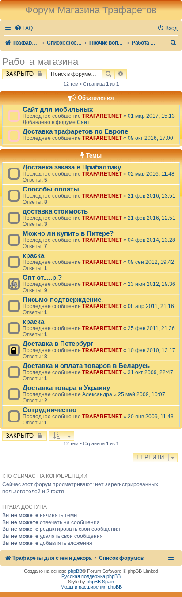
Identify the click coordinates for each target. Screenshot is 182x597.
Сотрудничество (49, 409)
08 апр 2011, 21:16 (151, 306)
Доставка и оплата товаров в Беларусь (86, 365)
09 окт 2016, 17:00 (150, 138)
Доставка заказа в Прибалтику (72, 167)
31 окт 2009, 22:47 (150, 372)
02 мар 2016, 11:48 (151, 174)
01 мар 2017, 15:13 (151, 116)
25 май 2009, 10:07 (141, 394)
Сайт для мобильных (58, 109)
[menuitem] (24, 28)
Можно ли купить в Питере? (68, 233)
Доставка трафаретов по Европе (75, 131)
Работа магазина (40, 61)
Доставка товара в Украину (66, 387)
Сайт (83, 122)
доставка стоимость (55, 211)
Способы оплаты (51, 189)
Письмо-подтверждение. (63, 299)
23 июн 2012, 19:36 (151, 284)
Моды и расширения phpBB (91, 586)
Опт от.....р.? (42, 277)
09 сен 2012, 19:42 (151, 262)
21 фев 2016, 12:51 (151, 218)
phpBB (75, 571)
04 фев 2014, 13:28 (151, 240)
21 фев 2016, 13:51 (151, 196)
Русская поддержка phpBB (91, 576)
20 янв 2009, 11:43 (151, 416)
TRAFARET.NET (102, 116)
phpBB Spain (100, 581)
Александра (97, 394)
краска (33, 255)
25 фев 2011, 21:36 (151, 328)
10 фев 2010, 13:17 (151, 350)
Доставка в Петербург (58, 343)
